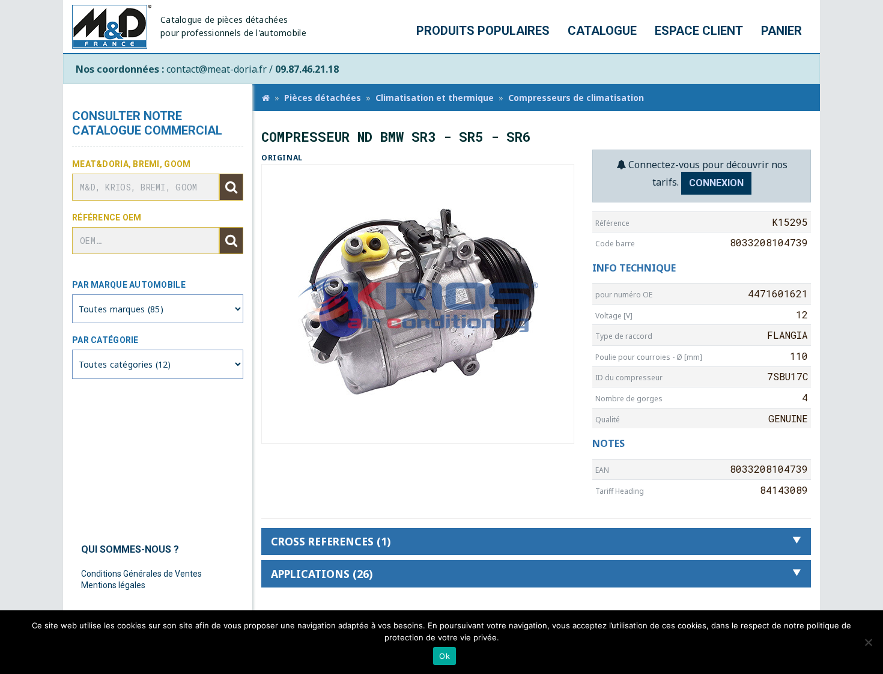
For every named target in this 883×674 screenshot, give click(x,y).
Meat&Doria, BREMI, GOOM (131, 164)
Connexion (716, 183)
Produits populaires (483, 30)
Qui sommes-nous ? (130, 549)
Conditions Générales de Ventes (141, 573)
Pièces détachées (322, 97)
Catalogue (602, 30)
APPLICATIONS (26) (321, 573)
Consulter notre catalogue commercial (147, 123)
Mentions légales (113, 585)
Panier (781, 30)
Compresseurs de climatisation (576, 97)
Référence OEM (107, 217)
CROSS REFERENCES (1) (330, 541)
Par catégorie (105, 340)
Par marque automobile (129, 285)
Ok (444, 656)
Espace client (699, 30)
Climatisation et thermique (434, 97)
